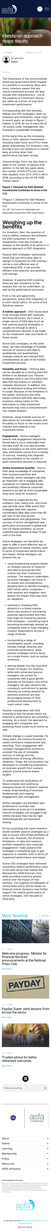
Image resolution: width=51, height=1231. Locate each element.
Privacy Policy (27, 1221)
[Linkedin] (25, 1079)
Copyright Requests (25, 1223)
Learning (7, 1148)
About (5, 1138)
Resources (8, 1163)
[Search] (45, 1088)
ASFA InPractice (11, 1168)
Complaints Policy (39, 1221)
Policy (5, 1158)
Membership (9, 1153)
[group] (13, 1118)
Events (6, 1143)
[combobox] (25, 1088)
